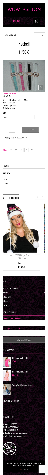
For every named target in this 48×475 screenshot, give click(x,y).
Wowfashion (12, 408)
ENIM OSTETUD (7, 292)
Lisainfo (6, 165)
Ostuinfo (5, 301)
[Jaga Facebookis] (11, 150)
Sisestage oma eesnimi (12, 319)
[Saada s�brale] (32, 150)
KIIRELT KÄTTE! (7, 296)
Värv (4, 112)
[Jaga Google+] (21, 150)
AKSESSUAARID (13, 35)
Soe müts (21, 263)
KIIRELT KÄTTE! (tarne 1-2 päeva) (21, 256)
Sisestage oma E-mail (11, 328)
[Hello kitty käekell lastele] (42, 35)
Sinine (5, 183)
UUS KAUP (22, 259)
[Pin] (26, 150)
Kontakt (5, 305)
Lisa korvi (30, 129)
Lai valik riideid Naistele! (10, 288)
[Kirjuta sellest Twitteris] (16, 150)
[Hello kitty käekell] (37, 35)
